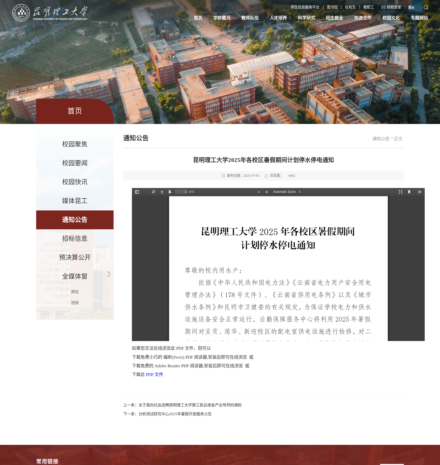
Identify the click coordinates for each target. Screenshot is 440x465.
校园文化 (391, 19)
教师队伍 (250, 19)
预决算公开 (75, 257)
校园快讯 (75, 182)
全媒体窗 (75, 276)
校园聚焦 (75, 144)
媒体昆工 (75, 200)
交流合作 (363, 19)
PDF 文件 (154, 374)
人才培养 (278, 19)
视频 (75, 302)
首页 (198, 19)
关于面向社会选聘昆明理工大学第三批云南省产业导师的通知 (190, 405)
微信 (75, 292)
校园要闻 (75, 163)
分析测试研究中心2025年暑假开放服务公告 (175, 414)
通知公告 (75, 219)
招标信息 (75, 238)
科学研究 (306, 19)
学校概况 (221, 19)
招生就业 (334, 19)
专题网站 (419, 19)
